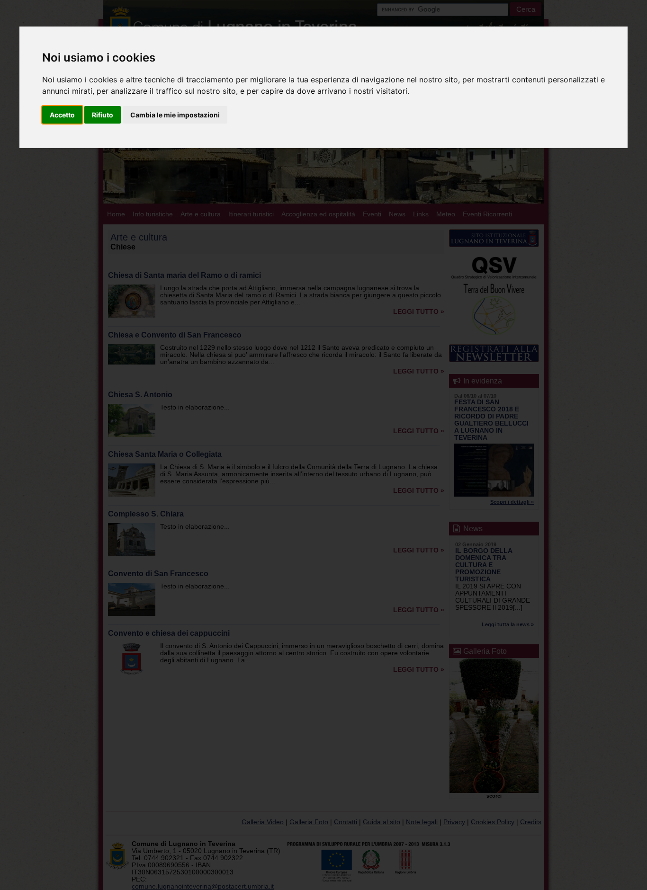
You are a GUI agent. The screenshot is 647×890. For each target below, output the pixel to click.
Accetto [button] (62, 115)
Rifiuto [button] (102, 115)
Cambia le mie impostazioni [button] (175, 115)
